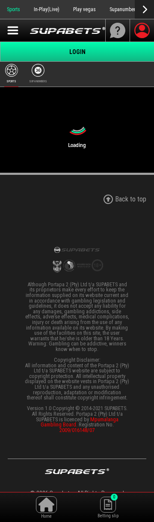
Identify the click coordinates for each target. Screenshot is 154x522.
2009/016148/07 (77, 430)
